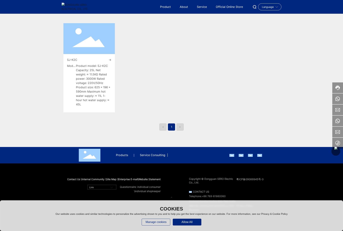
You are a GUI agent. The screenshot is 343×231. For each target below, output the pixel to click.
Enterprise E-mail (128, 179)
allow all (187, 222)
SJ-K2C (72, 60)
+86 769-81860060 (214, 196)
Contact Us (201, 191)
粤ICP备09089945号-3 (250, 179)
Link (91, 187)
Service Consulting (152, 155)
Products (122, 155)
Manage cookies (156, 222)
